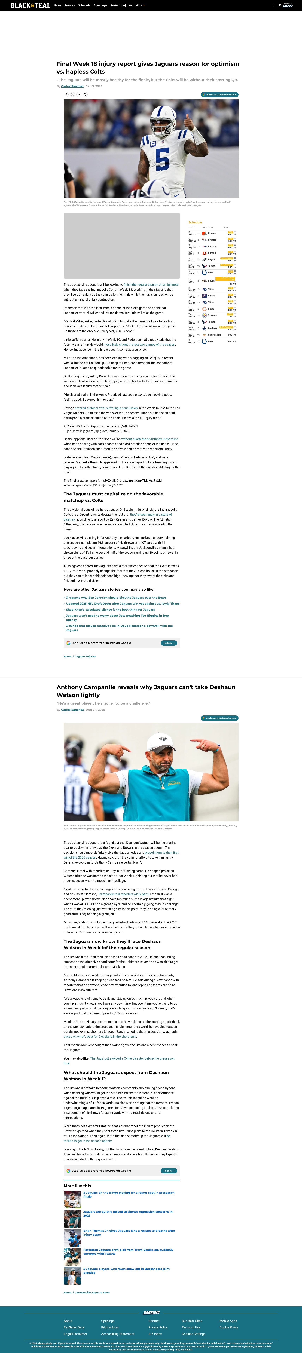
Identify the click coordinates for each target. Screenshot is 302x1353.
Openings (107, 1321)
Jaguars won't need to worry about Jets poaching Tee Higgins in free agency (117, 618)
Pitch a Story (110, 1327)
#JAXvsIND (72, 426)
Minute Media (44, 1343)
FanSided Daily (74, 1327)
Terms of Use (191, 1327)
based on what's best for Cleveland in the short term (100, 1036)
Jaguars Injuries (85, 656)
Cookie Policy (228, 1327)
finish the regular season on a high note (151, 284)
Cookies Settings (193, 1334)
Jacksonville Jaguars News (92, 1292)
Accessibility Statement (117, 1334)
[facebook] (273, 5)
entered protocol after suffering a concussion (106, 408)
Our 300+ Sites (192, 1321)
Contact (154, 1321)
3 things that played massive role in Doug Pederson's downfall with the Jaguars (119, 628)
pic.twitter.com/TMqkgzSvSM (141, 480)
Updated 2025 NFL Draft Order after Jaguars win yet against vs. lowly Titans (123, 603)
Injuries (127, 5)
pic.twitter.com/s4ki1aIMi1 (119, 426)
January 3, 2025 (119, 431)
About (68, 1321)
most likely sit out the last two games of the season (139, 344)
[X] (280, 5)
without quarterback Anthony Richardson (149, 439)
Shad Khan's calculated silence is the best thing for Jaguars (110, 609)
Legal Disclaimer (75, 1334)
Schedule (84, 5)
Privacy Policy (158, 1327)
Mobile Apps (228, 1321)
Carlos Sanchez (72, 86)
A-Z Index (155, 1334)
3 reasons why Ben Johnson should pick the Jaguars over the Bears (116, 597)
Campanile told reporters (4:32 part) (123, 894)
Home (67, 656)
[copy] (85, 94)
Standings (100, 5)
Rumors (70, 5)
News (57, 5)
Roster (115, 5)
